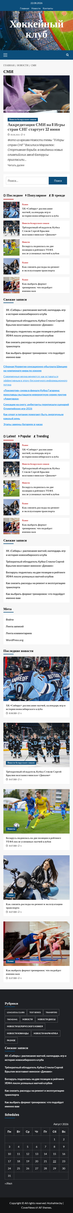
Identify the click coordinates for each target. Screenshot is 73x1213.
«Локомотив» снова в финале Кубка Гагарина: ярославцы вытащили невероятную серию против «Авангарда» (34, 394)
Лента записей (15, 626)
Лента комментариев (19, 633)
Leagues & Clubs (15, 1012)
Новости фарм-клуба (46, 1033)
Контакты (48, 8)
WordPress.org (14, 640)
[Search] (67, 55)
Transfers (51, 1012)
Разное (25, 204)
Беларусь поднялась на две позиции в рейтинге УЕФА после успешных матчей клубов (40, 249)
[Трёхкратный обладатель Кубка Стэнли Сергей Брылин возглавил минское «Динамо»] (11, 228)
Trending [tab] (42, 436)
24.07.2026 (13, 779)
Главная (24, 8)
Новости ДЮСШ (47, 1019)
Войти (10, 619)
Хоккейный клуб (37, 29)
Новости (36, 8)
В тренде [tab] (58, 195)
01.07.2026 (13, 978)
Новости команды (18, 1033)
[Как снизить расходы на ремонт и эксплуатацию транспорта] (11, 266)
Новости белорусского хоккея (22, 119)
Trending (12, 1019)
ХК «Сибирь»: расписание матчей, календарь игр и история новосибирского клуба (40, 212)
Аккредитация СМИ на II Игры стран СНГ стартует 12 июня (36, 127)
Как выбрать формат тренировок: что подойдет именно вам (37, 287)
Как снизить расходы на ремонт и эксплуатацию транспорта (40, 268)
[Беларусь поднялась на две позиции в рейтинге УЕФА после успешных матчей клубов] (11, 247)
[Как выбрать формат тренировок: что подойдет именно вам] (11, 284)
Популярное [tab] (36, 195)
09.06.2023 (15, 134)
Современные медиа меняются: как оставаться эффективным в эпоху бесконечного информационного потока (35, 380)
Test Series (35, 1012)
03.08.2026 (13, 713)
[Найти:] (27, 180)
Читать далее (16, 165)
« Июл (8, 1183)
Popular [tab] (25, 436)
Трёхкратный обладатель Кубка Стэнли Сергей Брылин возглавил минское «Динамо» (41, 231)
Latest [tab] (11, 436)
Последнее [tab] (14, 195)
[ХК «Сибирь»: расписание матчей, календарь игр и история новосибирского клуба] (11, 209)
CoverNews (28, 1207)
